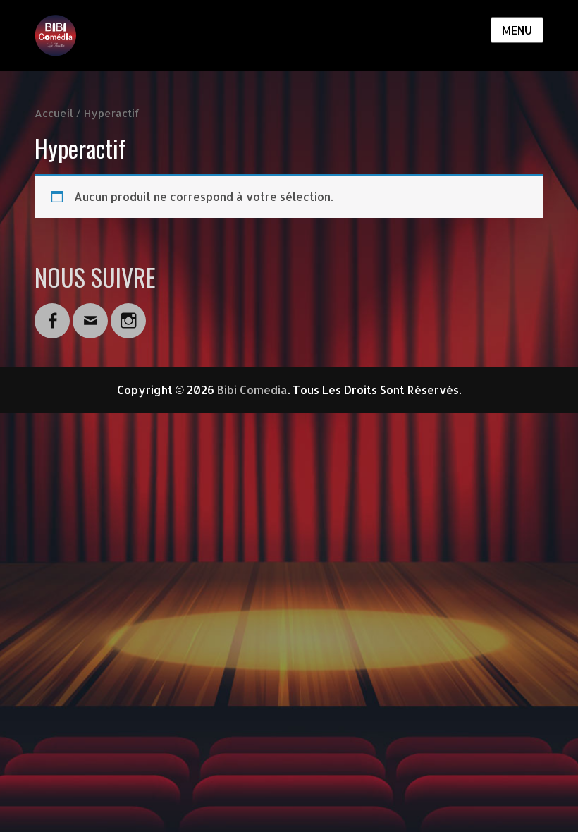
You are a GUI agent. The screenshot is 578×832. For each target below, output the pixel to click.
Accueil (54, 113)
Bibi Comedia (252, 389)
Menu (517, 30)
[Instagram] (128, 312)
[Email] (90, 312)
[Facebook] (52, 312)
